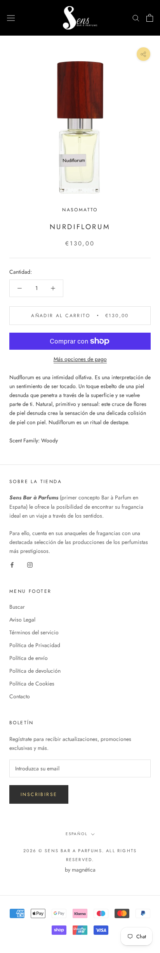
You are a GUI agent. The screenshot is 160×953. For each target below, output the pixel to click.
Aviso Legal (22, 619)
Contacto (19, 696)
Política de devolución (35, 671)
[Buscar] (135, 17)
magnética (84, 870)
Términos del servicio (34, 632)
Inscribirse (39, 794)
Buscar (17, 607)
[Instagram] (30, 564)
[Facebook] (12, 564)
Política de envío (28, 658)
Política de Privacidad (34, 645)
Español (77, 834)
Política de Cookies (31, 683)
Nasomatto (80, 209)
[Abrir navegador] (11, 18)
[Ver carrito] (149, 18)
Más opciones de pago (80, 359)
